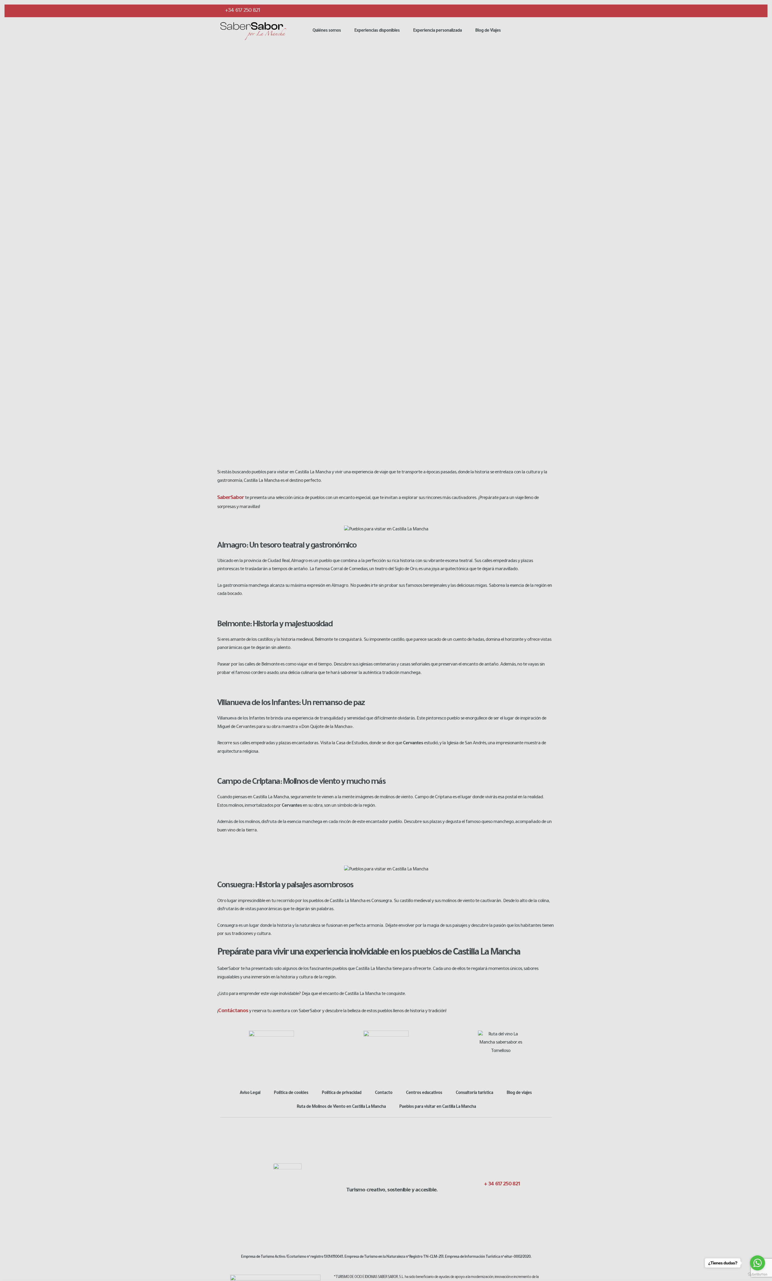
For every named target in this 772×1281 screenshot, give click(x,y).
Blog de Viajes (488, 31)
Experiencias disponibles (377, 31)
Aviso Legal (250, 1093)
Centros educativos (424, 1093)
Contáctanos (233, 1011)
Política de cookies (291, 1093)
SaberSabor (230, 498)
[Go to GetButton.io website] (757, 1275)
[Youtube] (547, 11)
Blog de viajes (519, 1093)
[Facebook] (511, 11)
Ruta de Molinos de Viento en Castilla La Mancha (341, 1107)
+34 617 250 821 (242, 11)
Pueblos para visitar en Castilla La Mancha (437, 1107)
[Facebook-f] (485, 1197)
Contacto (383, 1093)
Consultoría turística (474, 1093)
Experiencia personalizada (437, 31)
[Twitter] (523, 11)
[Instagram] (535, 11)
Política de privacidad (341, 1093)
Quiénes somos (326, 31)
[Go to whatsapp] (757, 1262)
